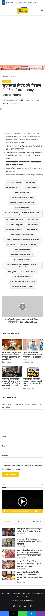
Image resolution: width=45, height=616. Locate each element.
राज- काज (13, 76)
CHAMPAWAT (13, 187)
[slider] (20, 511)
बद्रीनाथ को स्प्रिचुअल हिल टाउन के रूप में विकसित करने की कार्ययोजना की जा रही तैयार (11, 356)
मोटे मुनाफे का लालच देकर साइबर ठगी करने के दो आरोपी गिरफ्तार (29, 530)
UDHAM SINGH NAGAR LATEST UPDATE (23, 265)
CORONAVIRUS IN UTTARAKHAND (23, 219)
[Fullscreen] (40, 511)
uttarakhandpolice (23, 276)
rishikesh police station (22, 254)
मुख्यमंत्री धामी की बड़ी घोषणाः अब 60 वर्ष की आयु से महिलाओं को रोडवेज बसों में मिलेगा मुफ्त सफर (29, 552)
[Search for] (42, 11)
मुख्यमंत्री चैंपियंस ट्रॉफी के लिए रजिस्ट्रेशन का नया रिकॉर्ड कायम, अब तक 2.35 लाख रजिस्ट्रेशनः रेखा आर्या (29, 576)
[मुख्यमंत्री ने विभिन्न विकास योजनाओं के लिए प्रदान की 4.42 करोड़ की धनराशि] (33, 344)
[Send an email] (22, 100)
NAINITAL (12, 244)
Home (6, 76)
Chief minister (32, 187)
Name (4, 436)
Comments (36, 521)
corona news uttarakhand (22, 202)
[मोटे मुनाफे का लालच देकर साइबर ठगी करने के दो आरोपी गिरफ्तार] (8, 532)
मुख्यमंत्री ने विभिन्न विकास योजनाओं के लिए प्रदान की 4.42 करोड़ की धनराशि (32, 356)
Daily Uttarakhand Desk (13, 100)
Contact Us (30, 600)
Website (5, 456)
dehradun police (14, 229)
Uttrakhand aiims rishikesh (23, 281)
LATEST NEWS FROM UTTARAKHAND (23, 239)
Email (4, 446)
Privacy (22, 600)
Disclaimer (14, 600)
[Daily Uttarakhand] (22, 10)
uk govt (12, 271)
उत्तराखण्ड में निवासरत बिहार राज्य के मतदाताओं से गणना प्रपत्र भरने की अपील (32, 382)
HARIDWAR (33, 229)
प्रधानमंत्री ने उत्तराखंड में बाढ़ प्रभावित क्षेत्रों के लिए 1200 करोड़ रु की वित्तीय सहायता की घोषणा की (11, 382)
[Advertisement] (22, 40)
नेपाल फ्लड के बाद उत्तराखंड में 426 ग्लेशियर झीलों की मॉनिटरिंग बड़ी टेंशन (29, 541)
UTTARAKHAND (29, 271)
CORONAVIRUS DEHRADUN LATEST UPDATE (22, 213)
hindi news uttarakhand (22, 234)
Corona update (23, 207)
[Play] (5, 511)
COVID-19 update (16, 224)
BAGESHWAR (15, 182)
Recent (7, 521)
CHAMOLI (31, 182)
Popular (21, 521)
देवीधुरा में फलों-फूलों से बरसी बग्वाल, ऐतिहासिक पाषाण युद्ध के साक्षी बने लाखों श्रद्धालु (29, 563)
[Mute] (36, 511)
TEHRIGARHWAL (22, 259)
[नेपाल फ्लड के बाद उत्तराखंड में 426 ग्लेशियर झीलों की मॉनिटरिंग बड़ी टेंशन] (8, 542)
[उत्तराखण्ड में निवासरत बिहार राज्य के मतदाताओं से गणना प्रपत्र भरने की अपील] (33, 371)
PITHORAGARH (23, 249)
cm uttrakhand (22, 192)
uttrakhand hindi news (23, 286)
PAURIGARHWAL (30, 244)
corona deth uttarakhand (23, 197)
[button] (22, 501)
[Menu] (3, 11)
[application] (22, 501)
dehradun (33, 224)
